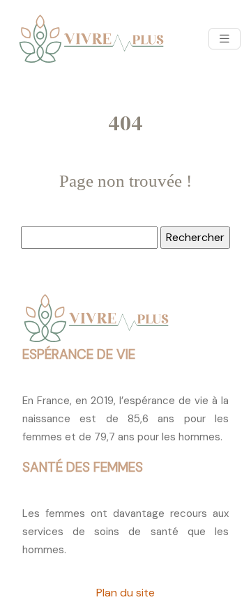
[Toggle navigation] (224, 38)
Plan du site (125, 592)
